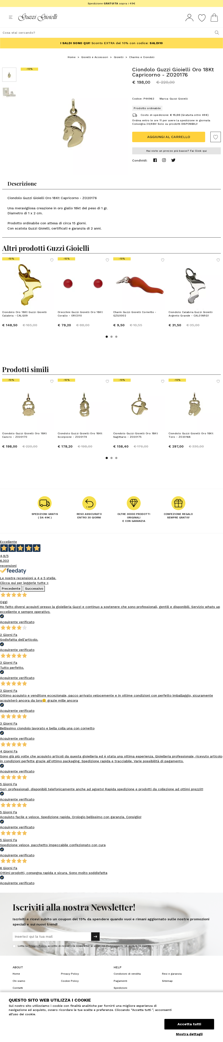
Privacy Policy (37, 945)
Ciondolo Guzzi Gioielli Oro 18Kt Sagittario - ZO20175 (135, 435)
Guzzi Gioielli (179, 98)
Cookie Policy (70, 980)
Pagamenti (120, 980)
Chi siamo (19, 980)
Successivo (34, 589)
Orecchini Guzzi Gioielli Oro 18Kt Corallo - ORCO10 (80, 314)
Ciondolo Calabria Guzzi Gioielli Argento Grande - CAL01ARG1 (191, 314)
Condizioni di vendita (127, 973)
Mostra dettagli (189, 1034)
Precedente (11, 589)
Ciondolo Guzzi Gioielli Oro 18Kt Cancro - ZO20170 (24, 435)
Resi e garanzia (172, 973)
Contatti (18, 987)
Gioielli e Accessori (94, 57)
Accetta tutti (189, 1024)
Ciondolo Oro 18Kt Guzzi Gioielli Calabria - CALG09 (24, 314)
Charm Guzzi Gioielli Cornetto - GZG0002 (134, 314)
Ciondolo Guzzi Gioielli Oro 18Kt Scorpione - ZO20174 (80, 435)
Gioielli (118, 57)
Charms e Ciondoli (141, 57)
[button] (106, 336)
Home (72, 57)
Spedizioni (120, 987)
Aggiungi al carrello (168, 137)
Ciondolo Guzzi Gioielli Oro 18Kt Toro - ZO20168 (191, 435)
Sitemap (167, 980)
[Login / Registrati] (189, 17)
